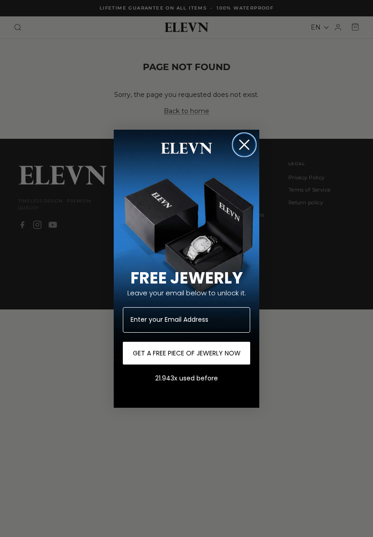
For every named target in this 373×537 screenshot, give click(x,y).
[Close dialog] (244, 144)
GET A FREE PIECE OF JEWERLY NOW (187, 353)
